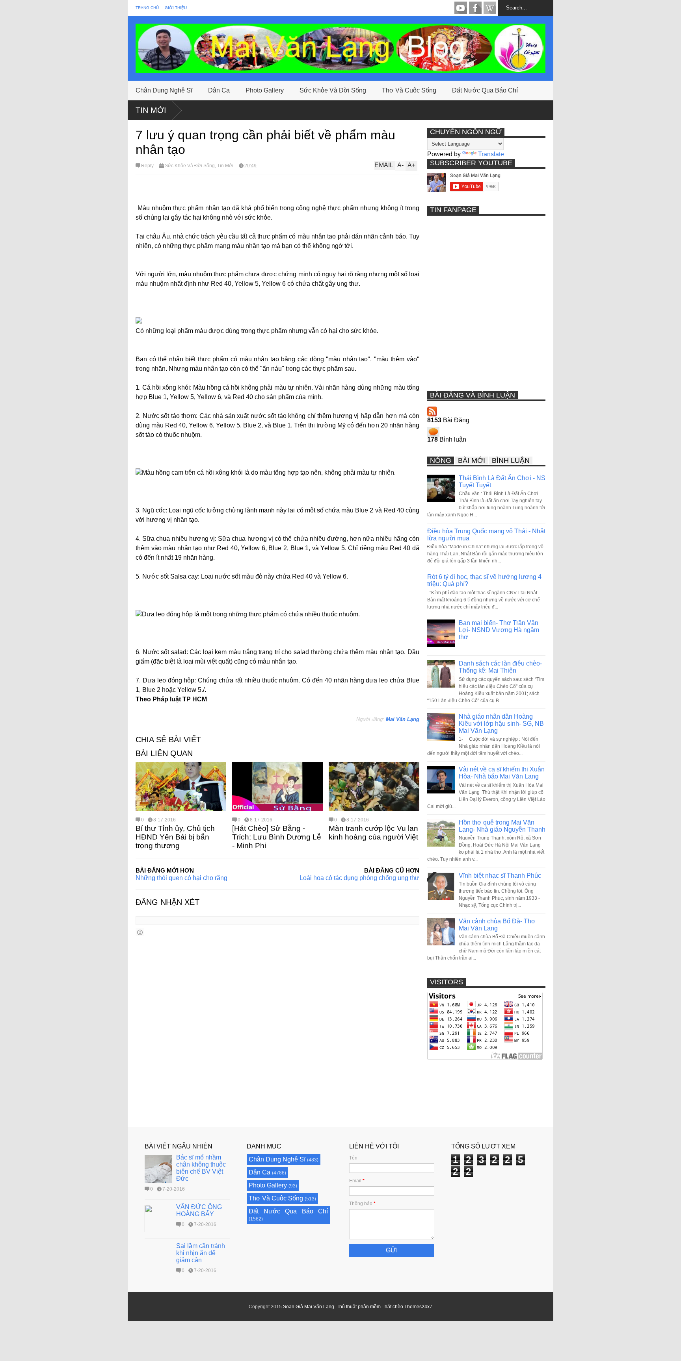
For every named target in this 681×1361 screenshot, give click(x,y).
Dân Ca (219, 90)
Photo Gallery (265, 90)
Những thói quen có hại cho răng (181, 878)
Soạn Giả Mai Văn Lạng (308, 1306)
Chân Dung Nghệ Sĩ (164, 90)
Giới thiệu (176, 8)
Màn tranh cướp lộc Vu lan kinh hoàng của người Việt (373, 832)
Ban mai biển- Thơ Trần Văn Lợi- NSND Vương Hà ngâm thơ (499, 629)
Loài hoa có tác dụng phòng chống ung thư (359, 878)
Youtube (460, 8)
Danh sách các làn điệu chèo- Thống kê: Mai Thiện (500, 667)
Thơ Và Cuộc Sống (409, 90)
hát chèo (394, 1306)
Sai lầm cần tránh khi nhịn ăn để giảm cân (200, 1253)
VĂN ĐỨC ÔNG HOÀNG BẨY (199, 1210)
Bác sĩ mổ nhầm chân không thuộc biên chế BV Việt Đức (201, 1168)
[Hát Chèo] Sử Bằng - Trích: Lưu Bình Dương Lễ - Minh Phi (276, 837)
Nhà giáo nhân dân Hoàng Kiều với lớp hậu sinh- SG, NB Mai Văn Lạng (501, 723)
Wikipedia (490, 8)
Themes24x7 (418, 1306)
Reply (147, 165)
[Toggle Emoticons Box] (140, 932)
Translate (491, 154)
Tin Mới (151, 110)
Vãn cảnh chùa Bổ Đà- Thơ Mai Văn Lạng (497, 925)
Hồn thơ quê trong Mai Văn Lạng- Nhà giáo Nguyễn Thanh (502, 826)
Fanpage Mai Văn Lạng (475, 8)
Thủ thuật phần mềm (359, 1306)
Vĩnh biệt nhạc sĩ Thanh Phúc (500, 875)
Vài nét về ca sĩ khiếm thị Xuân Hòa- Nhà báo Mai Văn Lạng (502, 773)
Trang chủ (147, 8)
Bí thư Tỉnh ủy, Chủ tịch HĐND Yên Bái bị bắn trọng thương (175, 837)
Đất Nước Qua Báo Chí (485, 90)
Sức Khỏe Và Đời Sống (333, 90)
